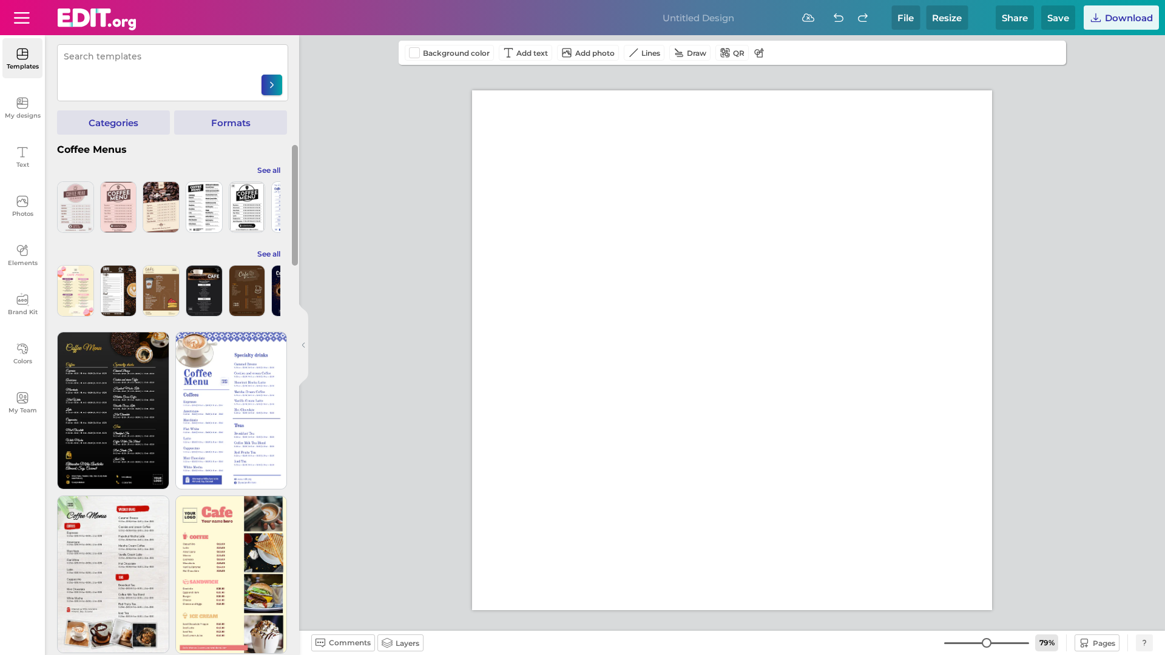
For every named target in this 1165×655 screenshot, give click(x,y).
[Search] (272, 85)
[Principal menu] (97, 19)
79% (1047, 642)
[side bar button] (303, 345)
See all (268, 170)
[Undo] (838, 17)
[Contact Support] (1144, 642)
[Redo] (863, 17)
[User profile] (22, 17)
